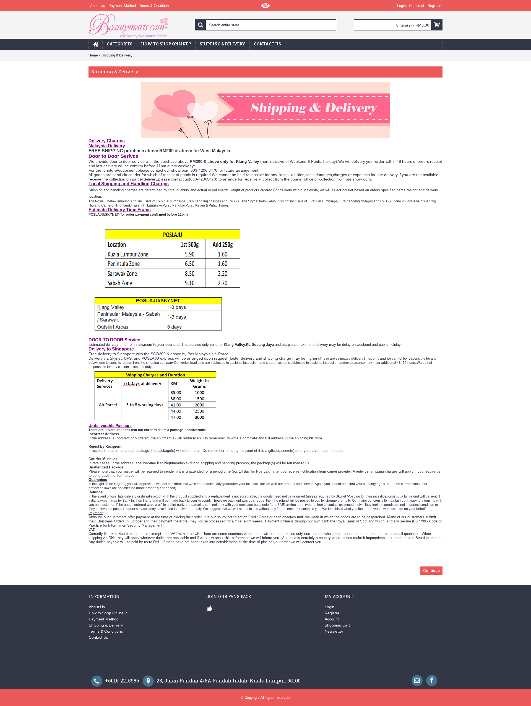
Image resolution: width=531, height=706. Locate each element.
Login (329, 607)
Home (93, 55)
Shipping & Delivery (116, 55)
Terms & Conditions (106, 631)
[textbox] (265, 24)
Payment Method (104, 619)
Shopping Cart (337, 625)
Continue (431, 570)
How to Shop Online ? (108, 613)
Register (332, 613)
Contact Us (98, 637)
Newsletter (334, 631)
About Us (97, 607)
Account (332, 619)
